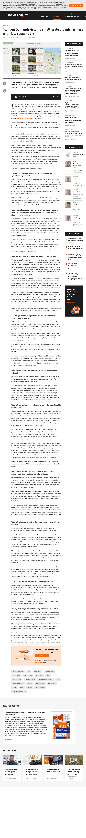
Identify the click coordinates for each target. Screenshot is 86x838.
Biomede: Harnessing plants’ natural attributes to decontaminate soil (75, 248)
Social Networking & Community (73, 96)
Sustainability (37, 671)
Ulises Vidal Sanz (78, 192)
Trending (68, 129)
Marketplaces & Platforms (45, 679)
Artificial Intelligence (18, 683)
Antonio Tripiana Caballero (78, 219)
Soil (25, 675)
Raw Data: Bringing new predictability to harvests (73, 78)
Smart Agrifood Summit (19, 691)
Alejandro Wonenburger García (77, 166)
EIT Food (29, 687)
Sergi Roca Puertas (76, 206)
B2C (31, 675)
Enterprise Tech (17, 679)
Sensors (29, 683)
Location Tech (52, 683)
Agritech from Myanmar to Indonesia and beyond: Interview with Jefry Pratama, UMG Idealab (73, 105)
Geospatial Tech (40, 683)
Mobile (14, 687)
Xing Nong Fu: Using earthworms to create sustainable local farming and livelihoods (73, 119)
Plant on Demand (78, 154)
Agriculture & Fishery (18, 671)
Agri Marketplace (40, 687)
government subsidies (23, 118)
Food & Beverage (49, 671)
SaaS (21, 687)
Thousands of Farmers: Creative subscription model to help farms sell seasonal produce (73, 134)
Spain (4, 37)
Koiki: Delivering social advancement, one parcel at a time (75, 240)
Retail (47, 675)
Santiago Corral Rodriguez (77, 180)
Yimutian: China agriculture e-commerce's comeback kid (75, 266)
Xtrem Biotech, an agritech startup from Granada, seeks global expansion (74, 66)
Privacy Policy (32, 4)
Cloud (58, 679)
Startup (76, 152)
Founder (76, 161)
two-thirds (25, 109)
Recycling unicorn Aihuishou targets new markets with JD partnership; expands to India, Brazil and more (75, 276)
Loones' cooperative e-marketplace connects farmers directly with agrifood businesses (72, 52)
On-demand (39, 675)
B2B (29, 671)
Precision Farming (30, 679)
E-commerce (16, 675)
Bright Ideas (69, 115)
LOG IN (78, 14)
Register (38, 662)
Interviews (6, 25)
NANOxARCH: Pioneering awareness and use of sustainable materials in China (75, 256)
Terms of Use (24, 4)
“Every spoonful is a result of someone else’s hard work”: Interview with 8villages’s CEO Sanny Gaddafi (74, 91)
